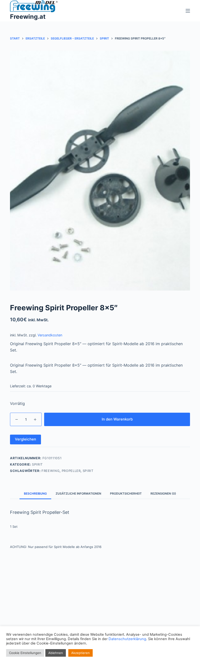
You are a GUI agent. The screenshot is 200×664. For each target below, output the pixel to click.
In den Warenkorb (117, 419)
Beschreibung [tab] (35, 493)
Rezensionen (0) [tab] (163, 493)
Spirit (37, 464)
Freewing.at (28, 16)
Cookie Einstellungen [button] (25, 653)
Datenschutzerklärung (127, 639)
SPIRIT (88, 471)
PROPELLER (71, 471)
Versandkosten (50, 335)
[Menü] (188, 11)
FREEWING (50, 471)
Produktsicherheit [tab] (126, 493)
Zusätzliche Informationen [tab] (78, 493)
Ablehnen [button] (55, 653)
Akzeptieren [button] (80, 653)
